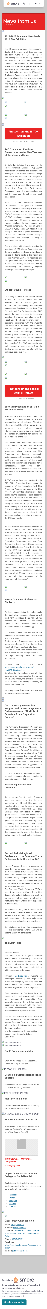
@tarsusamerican (20, 1251)
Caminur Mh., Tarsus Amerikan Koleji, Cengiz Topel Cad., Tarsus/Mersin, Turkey (22, 1233)
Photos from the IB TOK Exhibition (23, 133)
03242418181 (17, 1239)
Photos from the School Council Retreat (23, 390)
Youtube (12, 1203)
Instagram (13, 1200)
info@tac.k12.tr (17, 1224)
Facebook (13, 1195)
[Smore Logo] (13, 4)
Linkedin (12, 1206)
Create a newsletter (14, 1302)
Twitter (12, 1198)
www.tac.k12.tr (19, 1227)
